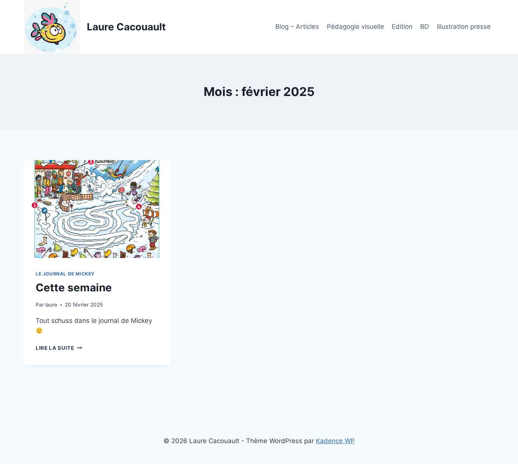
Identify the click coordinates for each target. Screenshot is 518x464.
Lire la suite (59, 348)
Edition (402, 26)
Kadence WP (335, 441)
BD (424, 26)
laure (51, 305)
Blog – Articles (297, 26)
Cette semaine (74, 287)
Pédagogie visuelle (355, 26)
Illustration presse (464, 26)
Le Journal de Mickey (65, 274)
